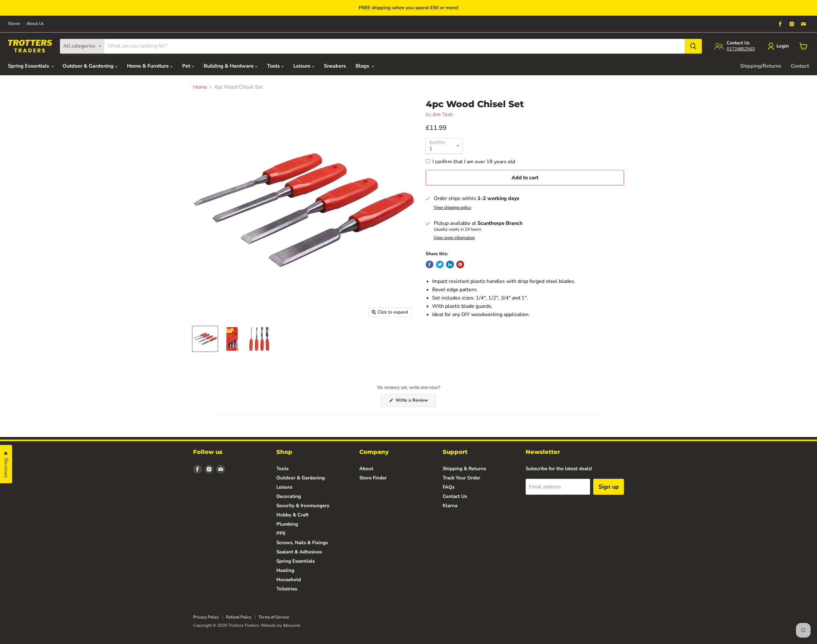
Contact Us (455, 496)
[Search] (693, 46)
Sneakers (335, 66)
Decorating (288, 496)
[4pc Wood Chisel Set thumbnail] (205, 339)
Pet (186, 66)
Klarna (450, 505)
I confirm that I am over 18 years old (473, 161)
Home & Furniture (148, 66)
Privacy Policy (206, 617)
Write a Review (415, 402)
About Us (35, 23)
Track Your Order (461, 478)
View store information (454, 238)
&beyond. (292, 625)
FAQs (448, 487)
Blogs (363, 66)
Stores (14, 23)
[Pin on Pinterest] (460, 264)
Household (288, 579)
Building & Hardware (229, 66)
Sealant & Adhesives (299, 552)
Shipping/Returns (760, 66)
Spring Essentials (29, 66)
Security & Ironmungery (302, 505)
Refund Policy (238, 617)
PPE (281, 533)
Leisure (302, 66)
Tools (274, 66)
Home (200, 87)
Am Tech (442, 114)
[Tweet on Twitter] (440, 264)
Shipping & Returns (464, 468)
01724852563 (741, 49)
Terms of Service (274, 617)
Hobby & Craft (292, 515)
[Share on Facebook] (429, 264)
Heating (285, 570)
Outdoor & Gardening (89, 66)
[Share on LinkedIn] (450, 264)
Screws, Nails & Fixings (302, 542)
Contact (800, 66)
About (366, 468)
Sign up (608, 487)
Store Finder (373, 478)
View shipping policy (452, 207)
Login (782, 46)
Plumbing (287, 524)
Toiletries (286, 589)
